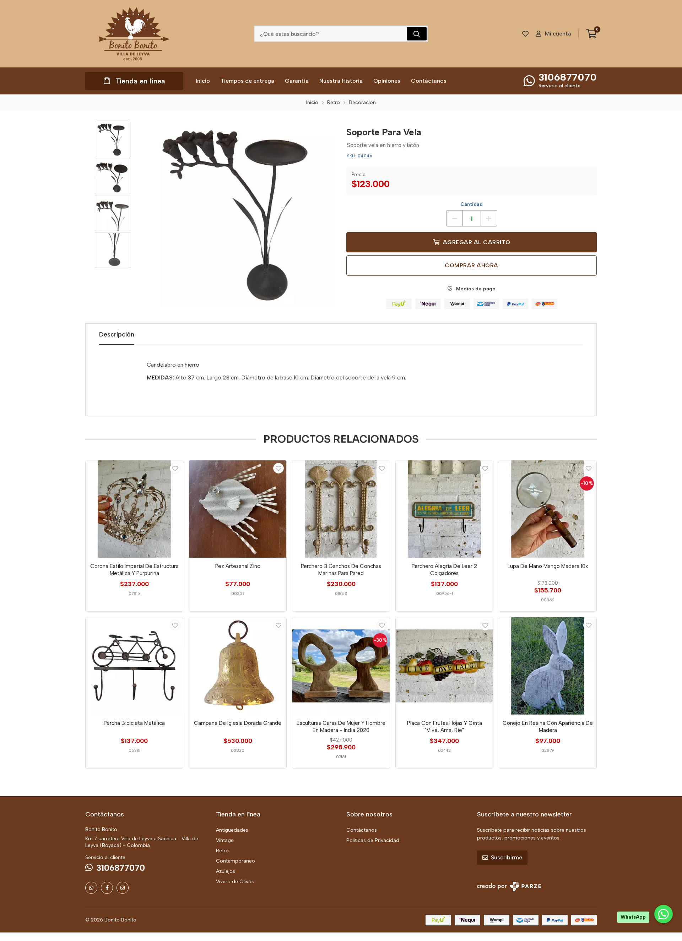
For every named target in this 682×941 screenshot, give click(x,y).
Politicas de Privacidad (372, 840)
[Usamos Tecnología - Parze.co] (509, 886)
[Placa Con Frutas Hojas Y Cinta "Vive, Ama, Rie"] (444, 666)
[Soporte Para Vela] (243, 214)
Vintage (225, 840)
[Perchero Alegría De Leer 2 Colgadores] (444, 509)
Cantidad (471, 204)
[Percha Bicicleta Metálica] (134, 666)
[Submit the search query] (417, 33)
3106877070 (567, 77)
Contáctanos (428, 80)
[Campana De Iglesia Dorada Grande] (237, 666)
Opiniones (386, 80)
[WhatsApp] (91, 888)
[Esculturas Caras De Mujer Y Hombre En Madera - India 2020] (341, 666)
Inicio (203, 80)
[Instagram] (123, 888)
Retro (222, 851)
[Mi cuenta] (175, 468)
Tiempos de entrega (247, 80)
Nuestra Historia (341, 80)
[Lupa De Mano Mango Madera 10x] (547, 509)
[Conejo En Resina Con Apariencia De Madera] (547, 666)
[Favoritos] (525, 34)
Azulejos (225, 871)
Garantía (297, 80)
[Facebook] (107, 888)
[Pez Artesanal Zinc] (237, 509)
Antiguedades (232, 830)
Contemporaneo (235, 861)
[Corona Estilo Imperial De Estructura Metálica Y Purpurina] (134, 509)
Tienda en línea (140, 81)
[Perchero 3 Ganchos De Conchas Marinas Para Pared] (341, 509)
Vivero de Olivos (235, 882)
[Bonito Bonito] (134, 33)
